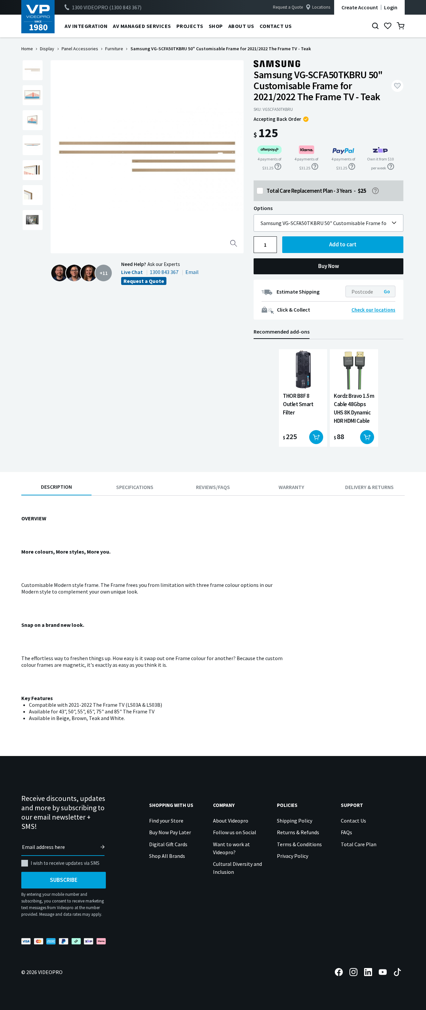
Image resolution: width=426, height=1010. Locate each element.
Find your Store (166, 820)
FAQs (346, 832)
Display (47, 49)
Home (27, 49)
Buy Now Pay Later (170, 832)
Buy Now (328, 266)
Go (387, 291)
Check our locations (373, 310)
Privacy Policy (292, 856)
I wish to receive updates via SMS (65, 863)
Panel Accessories (80, 49)
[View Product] (303, 398)
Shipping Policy (294, 820)
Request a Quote (288, 7)
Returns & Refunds (298, 832)
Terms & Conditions (299, 844)
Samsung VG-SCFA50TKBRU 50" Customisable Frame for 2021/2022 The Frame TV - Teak (323, 223)
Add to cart (342, 244)
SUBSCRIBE (64, 880)
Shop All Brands (167, 856)
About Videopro (230, 820)
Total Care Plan (358, 844)
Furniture (114, 49)
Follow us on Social (234, 832)
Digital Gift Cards (168, 844)
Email (192, 272)
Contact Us (353, 820)
